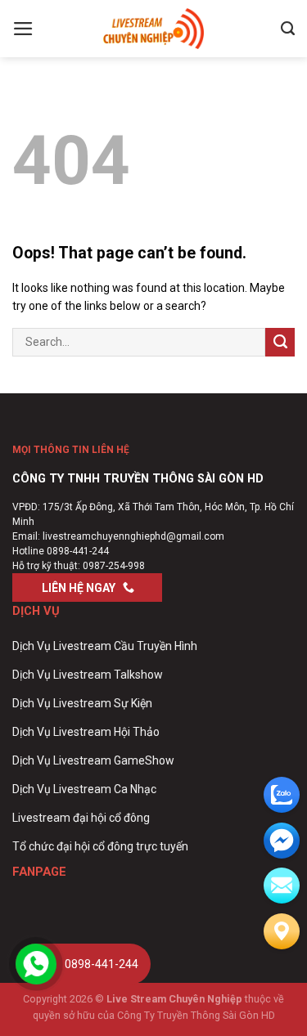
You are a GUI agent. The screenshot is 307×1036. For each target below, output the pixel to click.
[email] (282, 841)
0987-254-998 (114, 566)
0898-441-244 (78, 551)
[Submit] (280, 342)
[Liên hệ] (282, 931)
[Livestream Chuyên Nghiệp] (154, 28)
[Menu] (23, 28)
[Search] (288, 28)
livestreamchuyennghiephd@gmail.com (133, 536)
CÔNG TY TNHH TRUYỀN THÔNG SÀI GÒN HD (138, 479)
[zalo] (282, 795)
